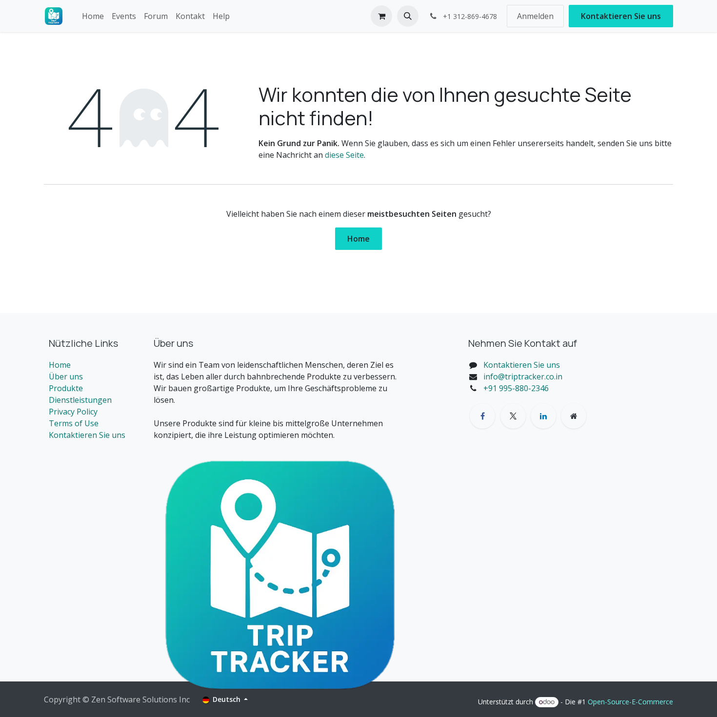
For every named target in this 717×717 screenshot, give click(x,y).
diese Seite (344, 155)
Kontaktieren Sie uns (621, 16)
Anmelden (535, 16)
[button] (407, 16)
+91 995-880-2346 (516, 388)
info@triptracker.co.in (522, 376)
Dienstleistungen (80, 400)
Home (358, 238)
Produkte (66, 388)
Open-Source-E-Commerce (630, 701)
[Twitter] (513, 416)
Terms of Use (74, 423)
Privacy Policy (73, 411)
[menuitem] (93, 16)
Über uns (66, 376)
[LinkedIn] (543, 416)
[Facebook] (482, 416)
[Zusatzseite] (573, 416)
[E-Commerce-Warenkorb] (381, 16)
